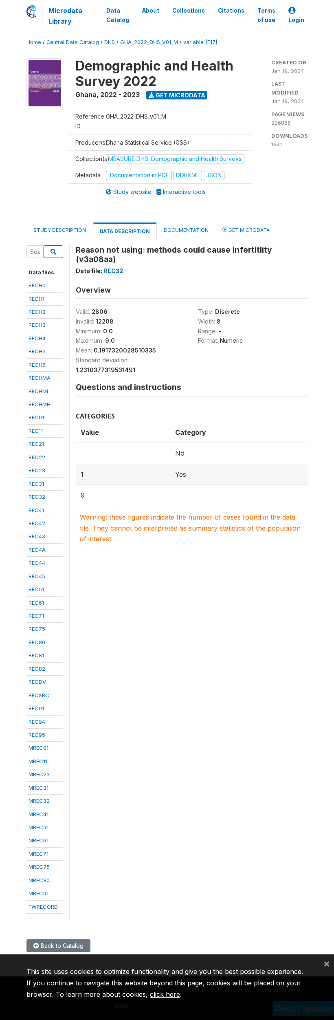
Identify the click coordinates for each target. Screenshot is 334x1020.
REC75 (37, 629)
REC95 (37, 734)
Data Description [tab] (125, 231)
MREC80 (39, 880)
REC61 (36, 602)
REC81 (36, 655)
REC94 (37, 721)
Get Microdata (179, 95)
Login (296, 20)
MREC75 (39, 867)
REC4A (37, 549)
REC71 (36, 615)
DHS (109, 42)
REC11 (36, 430)
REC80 (37, 642)
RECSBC (39, 695)
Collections (188, 10)
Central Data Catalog (72, 42)
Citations (231, 10)
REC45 (37, 576)
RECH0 (37, 285)
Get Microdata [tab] (248, 230)
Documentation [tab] (186, 230)
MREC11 (38, 761)
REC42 (37, 523)
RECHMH (40, 404)
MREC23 (39, 774)
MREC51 (38, 827)
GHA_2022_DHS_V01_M (149, 42)
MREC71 (38, 853)
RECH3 (37, 325)
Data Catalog (117, 15)
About (150, 10)
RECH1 (36, 298)
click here (165, 994)
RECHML (39, 391)
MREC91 (38, 893)
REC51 (36, 589)
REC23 (37, 470)
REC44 (37, 563)
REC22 (37, 457)
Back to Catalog (61, 945)
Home (33, 42)
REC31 (36, 483)
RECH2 (37, 311)
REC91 (36, 708)
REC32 (37, 496)
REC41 (36, 510)
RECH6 (37, 364)
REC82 (37, 668)
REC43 (37, 536)
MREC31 (38, 787)
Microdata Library (65, 16)
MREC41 (38, 814)
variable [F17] (200, 42)
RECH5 (37, 351)
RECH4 (37, 338)
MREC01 (38, 748)
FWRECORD (43, 906)
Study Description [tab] (59, 230)
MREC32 (39, 800)
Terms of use (266, 15)
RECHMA (40, 378)
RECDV (37, 682)
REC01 (36, 417)
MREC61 (38, 840)
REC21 (36, 444)
